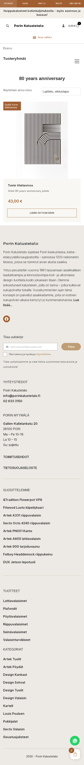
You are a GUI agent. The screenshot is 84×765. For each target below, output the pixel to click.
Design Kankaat (15, 675)
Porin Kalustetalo (29, 26)
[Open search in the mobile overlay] (7, 26)
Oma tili (42, 3)
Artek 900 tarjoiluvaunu (21, 546)
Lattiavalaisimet (15, 601)
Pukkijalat (10, 721)
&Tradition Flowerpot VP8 (22, 500)
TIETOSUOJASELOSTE (20, 468)
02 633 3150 (12, 401)
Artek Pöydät (13, 667)
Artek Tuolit (12, 659)
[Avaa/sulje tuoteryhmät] (77, 61)
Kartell (8, 706)
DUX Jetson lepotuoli (19, 562)
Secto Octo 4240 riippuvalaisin (26, 523)
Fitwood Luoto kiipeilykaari (23, 507)
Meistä (59, 3)
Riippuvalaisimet (15, 624)
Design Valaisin (14, 698)
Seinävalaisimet (15, 632)
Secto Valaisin (14, 729)
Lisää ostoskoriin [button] (42, 213)
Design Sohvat (14, 682)
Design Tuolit (13, 690)
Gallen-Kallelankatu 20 (20, 424)
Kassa (25, 3)
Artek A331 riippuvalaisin (22, 515)
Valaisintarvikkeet (16, 640)
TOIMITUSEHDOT (16, 457)
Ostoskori (8, 3)
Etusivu (7, 48)
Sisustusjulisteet (16, 737)
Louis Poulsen (13, 714)
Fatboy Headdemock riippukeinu (28, 554)
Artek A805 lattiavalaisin (22, 539)
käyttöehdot (43, 354)
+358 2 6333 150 (75, 3)
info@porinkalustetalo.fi (21, 396)
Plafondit (10, 609)
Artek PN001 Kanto (17, 531)
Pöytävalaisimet (15, 616)
